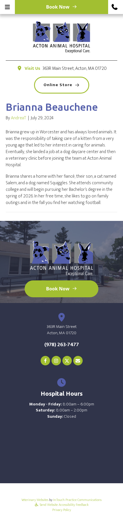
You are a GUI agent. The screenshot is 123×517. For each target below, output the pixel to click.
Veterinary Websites (34, 500)
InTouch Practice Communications (77, 500)
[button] (115, 7)
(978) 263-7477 (61, 344)
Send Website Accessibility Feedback (64, 505)
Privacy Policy (61, 510)
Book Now (58, 7)
